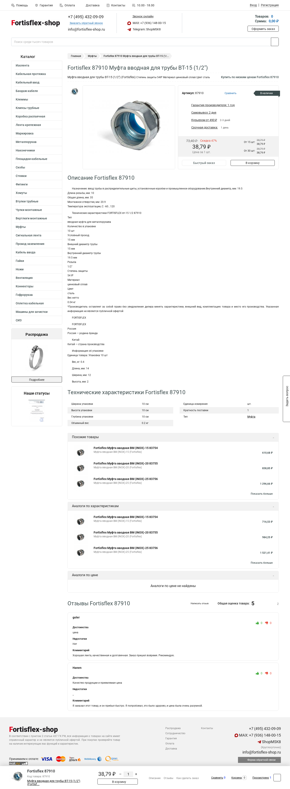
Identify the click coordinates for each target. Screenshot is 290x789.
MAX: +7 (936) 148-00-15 (149, 23)
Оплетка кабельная (30, 303)
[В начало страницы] (277, 777)
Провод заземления (30, 244)
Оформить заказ (263, 29)
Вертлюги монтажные (31, 218)
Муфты (21, 227)
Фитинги (22, 184)
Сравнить (217, 777)
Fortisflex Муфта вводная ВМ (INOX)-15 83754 (126, 448)
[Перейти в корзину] (250, 19)
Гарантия (46, 5)
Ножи (20, 269)
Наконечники (25, 150)
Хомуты (21, 193)
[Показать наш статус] (36, 411)
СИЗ (18, 320)
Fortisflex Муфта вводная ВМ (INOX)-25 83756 (126, 479)
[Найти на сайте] (275, 42)
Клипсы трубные (27, 108)
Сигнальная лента (28, 235)
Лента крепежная (28, 125)
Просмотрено (260, 777)
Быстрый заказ (204, 163)
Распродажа (173, 728)
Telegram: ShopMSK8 (146, 29)
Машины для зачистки (32, 311)
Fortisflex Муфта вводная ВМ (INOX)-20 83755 (126, 463)
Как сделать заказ (187, 778)
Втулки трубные (27, 201)
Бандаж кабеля (27, 91)
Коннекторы (24, 286)
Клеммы (22, 99)
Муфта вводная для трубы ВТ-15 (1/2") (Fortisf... (53, 782)
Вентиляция (24, 277)
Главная (76, 56)
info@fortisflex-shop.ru (261, 752)
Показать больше (262, 493)
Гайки (20, 261)
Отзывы (168, 778)
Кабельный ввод (27, 82)
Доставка (92, 5)
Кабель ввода (25, 252)
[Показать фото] (74, 91)
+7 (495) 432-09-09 (85, 16)
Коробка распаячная (30, 116)
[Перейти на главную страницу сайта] (35, 23)
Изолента (22, 65)
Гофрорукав (24, 294)
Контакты (118, 5)
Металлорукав (26, 142)
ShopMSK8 (271, 742)
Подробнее (36, 379)
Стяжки (21, 176)
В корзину (253, 163)
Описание (154, 778)
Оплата (70, 5)
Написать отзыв (199, 603)
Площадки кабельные (31, 159)
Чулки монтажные (29, 210)
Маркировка (25, 133)
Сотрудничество (175, 733)
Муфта (251, 416)
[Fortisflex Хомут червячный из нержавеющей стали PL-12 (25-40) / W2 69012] (36, 358)
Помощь (22, 5)
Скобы (20, 167)
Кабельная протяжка (31, 74)
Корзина (236, 777)
